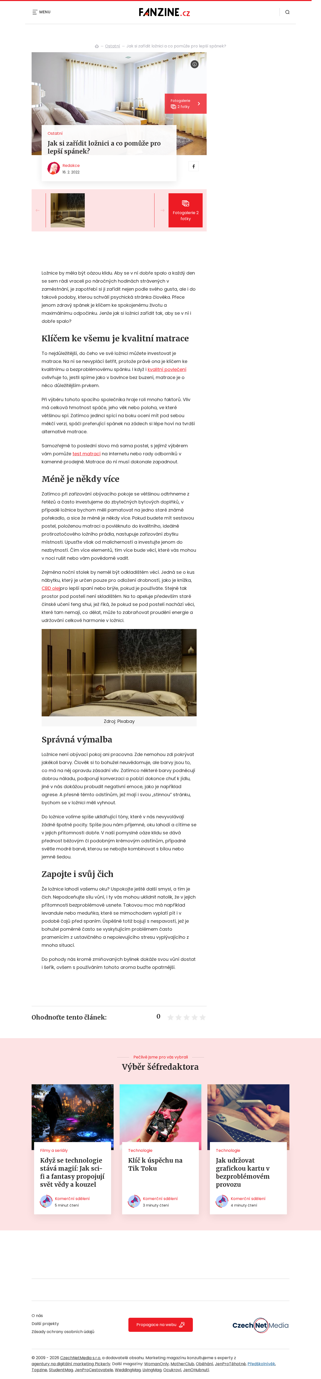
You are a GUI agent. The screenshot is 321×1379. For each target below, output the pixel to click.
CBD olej (51, 588)
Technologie (140, 1150)
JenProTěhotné (230, 1364)
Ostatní (112, 46)
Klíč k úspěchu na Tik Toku (155, 1164)
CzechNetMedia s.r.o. (80, 1358)
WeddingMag (128, 1370)
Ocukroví (172, 1370)
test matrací (86, 454)
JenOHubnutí (196, 1370)
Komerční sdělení (72, 1199)
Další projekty (45, 1324)
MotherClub (182, 1364)
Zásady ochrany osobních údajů (63, 1332)
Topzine (39, 1370)
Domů (97, 46)
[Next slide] (158, 210)
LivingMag (152, 1370)
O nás (37, 1316)
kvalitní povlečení (167, 369)
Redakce (71, 165)
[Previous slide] (42, 210)
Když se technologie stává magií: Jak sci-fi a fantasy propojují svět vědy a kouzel (72, 1172)
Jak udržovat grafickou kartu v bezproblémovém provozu (243, 1172)
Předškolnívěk (261, 1364)
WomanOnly (156, 1364)
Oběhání (204, 1364)
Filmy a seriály (54, 1150)
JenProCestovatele (94, 1370)
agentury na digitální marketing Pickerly (71, 1364)
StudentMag (61, 1370)
